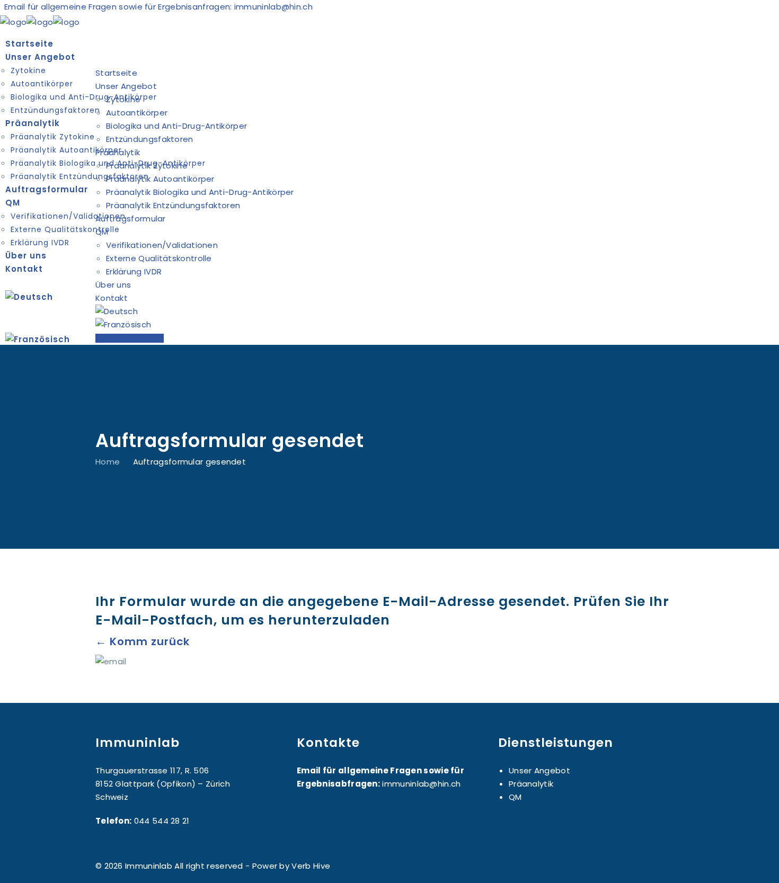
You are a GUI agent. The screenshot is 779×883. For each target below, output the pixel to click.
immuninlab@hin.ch (273, 6)
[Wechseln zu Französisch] (389, 339)
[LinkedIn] (679, 866)
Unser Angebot (539, 770)
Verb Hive (310, 865)
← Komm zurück (142, 641)
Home (107, 461)
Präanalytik (531, 783)
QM (515, 796)
